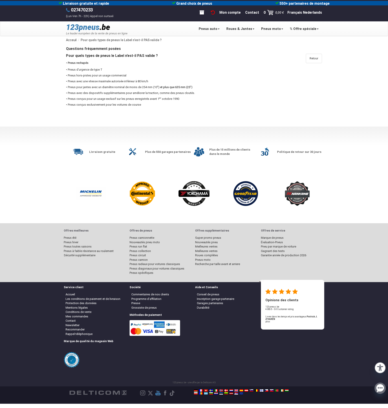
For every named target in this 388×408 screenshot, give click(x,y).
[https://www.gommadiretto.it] (216, 390)
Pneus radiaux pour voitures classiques (155, 264)
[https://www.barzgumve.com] (211, 393)
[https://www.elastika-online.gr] (206, 393)
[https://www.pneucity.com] (276, 390)
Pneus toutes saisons (78, 246)
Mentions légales (77, 307)
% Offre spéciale (303, 29)
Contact (71, 320)
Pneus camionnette (142, 237)
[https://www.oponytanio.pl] (196, 393)
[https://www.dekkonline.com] (221, 390)
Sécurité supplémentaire (79, 255)
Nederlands (312, 12)
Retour (314, 58)
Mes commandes (77, 316)
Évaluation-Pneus (272, 242)
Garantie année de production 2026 (283, 255)
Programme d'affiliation (146, 299)
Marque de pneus (272, 237)
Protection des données (81, 303)
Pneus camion (139, 259)
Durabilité (203, 307)
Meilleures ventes (206, 246)
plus (267, 321)
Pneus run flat (138, 246)
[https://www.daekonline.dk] (226, 390)
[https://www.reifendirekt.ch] (206, 390)
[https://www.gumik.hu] (287, 390)
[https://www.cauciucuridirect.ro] (201, 393)
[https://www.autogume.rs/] (236, 393)
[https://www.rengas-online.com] (261, 390)
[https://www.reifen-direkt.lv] (231, 393)
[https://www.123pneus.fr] (201, 390)
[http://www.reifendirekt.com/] (241, 393)
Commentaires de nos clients (150, 294)
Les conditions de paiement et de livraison (93, 299)
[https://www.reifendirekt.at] (246, 390)
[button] (380, 367)
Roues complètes (206, 255)
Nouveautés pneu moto (145, 242)
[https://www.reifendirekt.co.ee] (221, 393)
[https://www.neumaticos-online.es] (241, 390)
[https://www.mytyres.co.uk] (236, 390)
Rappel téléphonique (79, 334)
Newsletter (72, 325)
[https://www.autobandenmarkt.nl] (231, 390)
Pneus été (70, 237)
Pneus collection (140, 251)
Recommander (75, 329)
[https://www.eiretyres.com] (282, 390)
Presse (135, 303)
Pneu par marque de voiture (278, 246)
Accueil (70, 294)
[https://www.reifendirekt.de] (196, 390)
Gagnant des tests (273, 251)
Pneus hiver (71, 242)
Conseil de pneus (208, 294)
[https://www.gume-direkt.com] (251, 390)
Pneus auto (208, 29)
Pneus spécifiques (141, 272)
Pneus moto (271, 29)
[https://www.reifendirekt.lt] (226, 393)
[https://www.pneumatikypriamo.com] (271, 390)
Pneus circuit (138, 255)
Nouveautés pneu (206, 242)
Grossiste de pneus (144, 307)
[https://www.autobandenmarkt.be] (256, 390)
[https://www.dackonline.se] (211, 390)
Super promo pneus (208, 237)
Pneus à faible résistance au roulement (89, 251)
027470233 (82, 10)
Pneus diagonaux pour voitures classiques (157, 268)
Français (294, 12)
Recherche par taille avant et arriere (217, 264)
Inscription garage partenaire (215, 299)
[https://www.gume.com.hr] (216, 393)
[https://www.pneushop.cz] (266, 390)
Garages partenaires (210, 303)
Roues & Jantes (239, 29)
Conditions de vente (78, 312)
